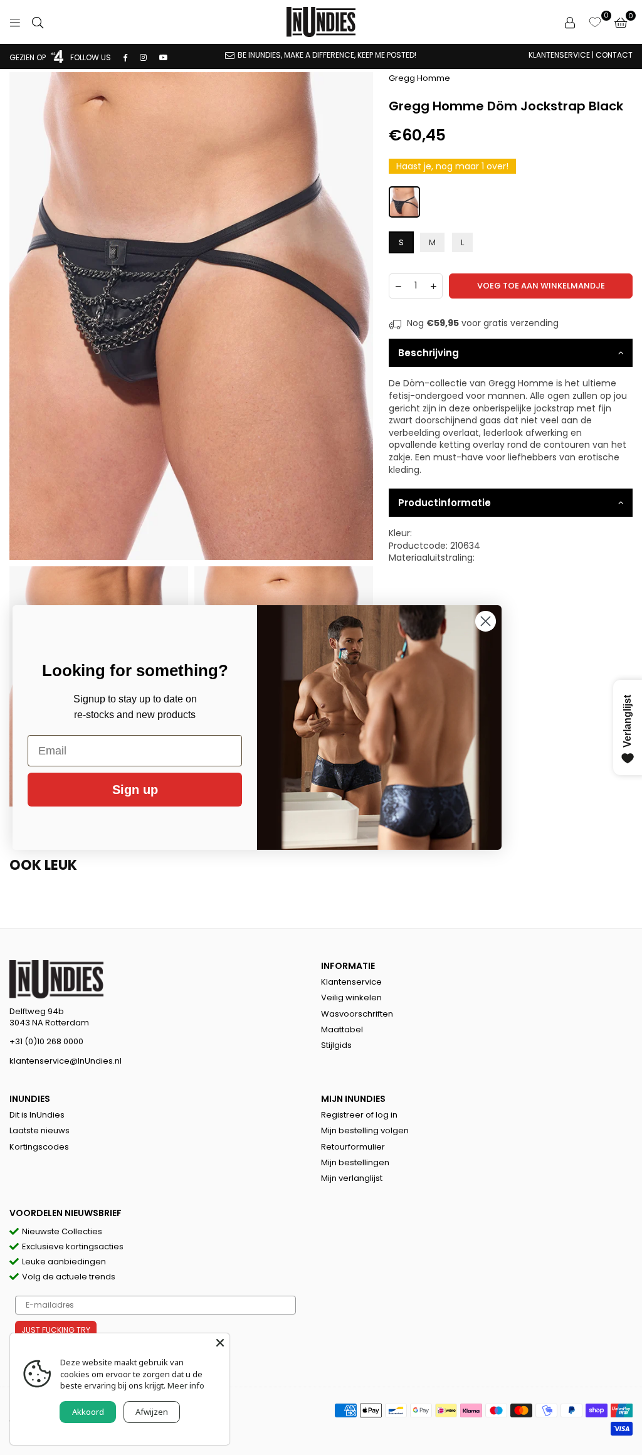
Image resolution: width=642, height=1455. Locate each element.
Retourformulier (353, 1147)
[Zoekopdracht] (37, 22)
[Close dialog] (486, 621)
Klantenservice (351, 982)
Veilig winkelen (351, 997)
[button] (621, 22)
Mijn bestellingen (355, 1162)
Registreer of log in (359, 1115)
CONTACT (614, 55)
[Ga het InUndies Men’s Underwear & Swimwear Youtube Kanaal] (163, 57)
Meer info (185, 1385)
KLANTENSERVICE (559, 55)
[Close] (220, 1342)
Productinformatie (444, 502)
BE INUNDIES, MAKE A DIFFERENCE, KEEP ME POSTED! (327, 55)
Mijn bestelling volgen (365, 1130)
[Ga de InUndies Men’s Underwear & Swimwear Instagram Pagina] (143, 57)
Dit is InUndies (37, 1115)
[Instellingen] (570, 22)
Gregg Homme (419, 78)
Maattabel (342, 1029)
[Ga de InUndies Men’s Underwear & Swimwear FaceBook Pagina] (125, 57)
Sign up (135, 789)
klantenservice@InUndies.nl (65, 1061)
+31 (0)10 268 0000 (46, 1041)
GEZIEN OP (28, 57)
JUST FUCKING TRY (55, 1330)
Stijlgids (336, 1045)
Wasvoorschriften (357, 1014)
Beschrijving (428, 352)
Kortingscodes (39, 1147)
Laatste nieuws (39, 1130)
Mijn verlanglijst (351, 1178)
